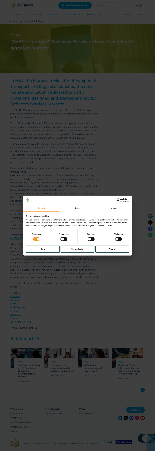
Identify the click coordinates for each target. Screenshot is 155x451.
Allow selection (77, 249)
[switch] (63, 239)
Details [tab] (78, 208)
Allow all (112, 249)
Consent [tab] (41, 208)
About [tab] (113, 208)
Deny (43, 249)
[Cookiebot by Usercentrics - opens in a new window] (118, 200)
